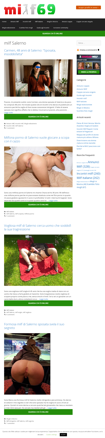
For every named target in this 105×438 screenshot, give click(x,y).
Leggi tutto (8, 112)
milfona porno (29, 214)
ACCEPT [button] (63, 435)
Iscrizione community (60, 28)
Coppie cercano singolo (84, 21)
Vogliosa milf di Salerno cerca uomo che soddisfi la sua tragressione (37, 227)
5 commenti (10, 128)
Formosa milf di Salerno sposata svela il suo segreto (34, 326)
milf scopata (19, 214)
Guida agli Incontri (43, 28)
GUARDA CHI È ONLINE (52, 33)
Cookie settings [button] (51, 434)
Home (4, 21)
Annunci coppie (67, 21)
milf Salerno (19, 126)
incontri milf (10, 126)
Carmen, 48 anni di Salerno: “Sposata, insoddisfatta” (30, 52)
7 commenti (10, 423)
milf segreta (30, 421)
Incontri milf (27, 21)
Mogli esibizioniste (8, 28)
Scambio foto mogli (26, 28)
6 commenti (10, 315)
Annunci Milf (15, 21)
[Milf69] (29, 9)
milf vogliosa (27, 312)
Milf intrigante (11, 421)
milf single (18, 312)
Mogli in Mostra (52, 21)
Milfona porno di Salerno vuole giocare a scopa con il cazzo (36, 139)
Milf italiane (39, 21)
